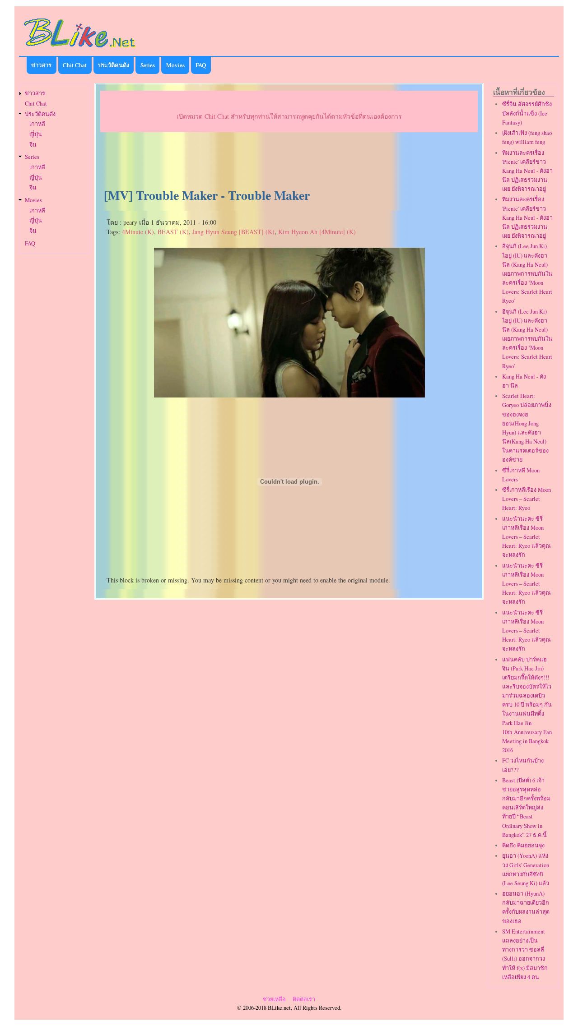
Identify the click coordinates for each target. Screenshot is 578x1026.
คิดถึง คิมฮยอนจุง (523, 845)
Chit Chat (75, 65)
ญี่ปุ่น (35, 134)
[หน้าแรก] (79, 49)
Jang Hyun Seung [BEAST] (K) (233, 231)
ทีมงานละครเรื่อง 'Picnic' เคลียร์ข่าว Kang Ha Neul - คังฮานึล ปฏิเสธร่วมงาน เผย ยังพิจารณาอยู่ (527, 171)
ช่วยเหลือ (274, 999)
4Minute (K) (138, 231)
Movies (175, 65)
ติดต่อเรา (304, 999)
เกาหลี (37, 124)
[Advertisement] (289, 160)
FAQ (201, 65)
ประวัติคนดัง (113, 65)
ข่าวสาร (41, 65)
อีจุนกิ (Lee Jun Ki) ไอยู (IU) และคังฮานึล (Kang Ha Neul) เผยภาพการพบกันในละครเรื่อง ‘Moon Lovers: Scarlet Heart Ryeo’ (527, 273)
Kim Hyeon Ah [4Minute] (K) (317, 231)
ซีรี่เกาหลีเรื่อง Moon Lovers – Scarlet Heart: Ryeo (526, 499)
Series (147, 65)
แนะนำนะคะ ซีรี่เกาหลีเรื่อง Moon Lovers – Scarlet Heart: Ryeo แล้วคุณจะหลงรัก (526, 537)
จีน (33, 144)
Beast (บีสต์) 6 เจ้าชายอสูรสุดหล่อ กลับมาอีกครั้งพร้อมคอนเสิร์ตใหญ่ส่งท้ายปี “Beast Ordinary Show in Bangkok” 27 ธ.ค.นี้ (526, 807)
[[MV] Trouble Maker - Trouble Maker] (289, 394)
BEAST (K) (173, 231)
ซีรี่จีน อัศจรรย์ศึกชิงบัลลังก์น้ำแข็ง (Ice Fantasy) (527, 113)
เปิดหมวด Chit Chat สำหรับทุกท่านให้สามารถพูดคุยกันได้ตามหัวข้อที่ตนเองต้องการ (289, 116)
